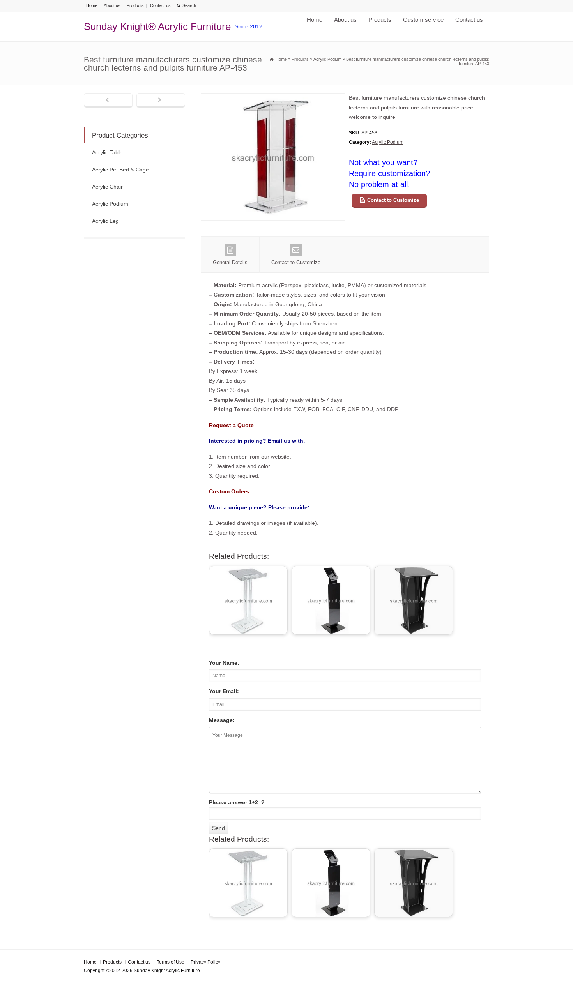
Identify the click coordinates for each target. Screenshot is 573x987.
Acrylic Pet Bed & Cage (120, 169)
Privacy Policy (205, 962)
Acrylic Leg (105, 221)
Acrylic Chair (107, 187)
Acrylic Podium (387, 142)
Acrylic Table (107, 152)
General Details (230, 262)
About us (112, 5)
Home (91, 5)
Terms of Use (170, 962)
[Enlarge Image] (273, 98)
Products (135, 5)
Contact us (160, 5)
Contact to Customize (393, 200)
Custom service (423, 19)
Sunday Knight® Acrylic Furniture (157, 26)
